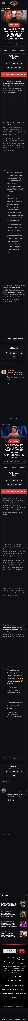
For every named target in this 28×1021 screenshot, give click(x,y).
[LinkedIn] (17, 63)
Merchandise (6, 989)
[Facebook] (6, 63)
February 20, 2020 (14, 692)
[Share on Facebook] (6, 353)
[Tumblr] (24, 976)
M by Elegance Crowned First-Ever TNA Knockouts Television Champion (8, 915)
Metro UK (6, 125)
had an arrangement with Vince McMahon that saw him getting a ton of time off (13, 627)
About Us (15, 989)
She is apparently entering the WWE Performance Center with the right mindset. (13, 290)
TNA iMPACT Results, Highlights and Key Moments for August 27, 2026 (8, 925)
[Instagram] (12, 67)
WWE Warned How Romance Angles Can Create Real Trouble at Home (8, 935)
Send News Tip (9, 985)
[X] (10, 63)
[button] (25, 3)
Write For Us (19, 985)
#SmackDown (12, 670)
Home (3, 8)
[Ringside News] (14, 4)
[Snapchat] (16, 67)
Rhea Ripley (6, 363)
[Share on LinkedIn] (14, 353)
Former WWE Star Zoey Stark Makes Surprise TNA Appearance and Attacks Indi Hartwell (9, 905)
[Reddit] (19, 67)
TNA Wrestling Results (7, 921)
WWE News (7, 8)
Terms (14, 997)
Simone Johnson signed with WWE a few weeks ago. (13, 83)
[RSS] (20, 980)
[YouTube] (8, 67)
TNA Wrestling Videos (7, 901)
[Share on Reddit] (21, 353)
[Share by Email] (14, 357)
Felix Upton (9, 42)
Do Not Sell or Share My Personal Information (14, 1006)
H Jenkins (5, 461)
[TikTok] (16, 980)
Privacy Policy (21, 993)
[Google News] (14, 63)
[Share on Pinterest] (17, 353)
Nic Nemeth (5, 781)
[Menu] (3, 3)
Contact (23, 989)
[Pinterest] (21, 63)
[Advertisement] (14, 272)
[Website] (8, 800)
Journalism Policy (8, 993)
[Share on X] (10, 353)
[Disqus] (14, 859)
